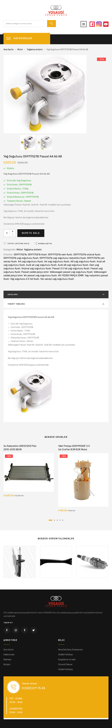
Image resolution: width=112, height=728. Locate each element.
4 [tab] (60, 520)
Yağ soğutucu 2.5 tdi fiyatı (24, 279)
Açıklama (13, 294)
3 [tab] (57, 520)
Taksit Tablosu (16, 304)
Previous (8, 719)
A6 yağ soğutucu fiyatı (56, 261)
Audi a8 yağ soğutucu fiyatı (73, 265)
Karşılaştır (45, 244)
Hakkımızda (9, 654)
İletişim (7, 664)
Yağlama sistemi (34, 49)
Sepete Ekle (31, 233)
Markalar (7, 659)
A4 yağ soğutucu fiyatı (30, 261)
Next (103, 719)
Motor (20, 49)
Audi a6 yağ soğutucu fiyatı (41, 265)
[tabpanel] (29, 471)
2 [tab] (54, 520)
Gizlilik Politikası (65, 654)
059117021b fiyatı (37, 254)
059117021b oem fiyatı (60, 254)
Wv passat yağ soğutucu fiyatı (40, 275)
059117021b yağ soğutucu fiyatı (21, 258)
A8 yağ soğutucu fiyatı (83, 261)
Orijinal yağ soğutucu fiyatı (36, 268)
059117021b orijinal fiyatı (86, 254)
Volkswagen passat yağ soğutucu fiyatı (71, 272)
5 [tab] (62, 520)
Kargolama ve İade (67, 659)
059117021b (20, 254)
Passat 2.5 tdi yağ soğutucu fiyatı (70, 268)
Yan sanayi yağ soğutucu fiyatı (57, 279)
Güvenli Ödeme (65, 664)
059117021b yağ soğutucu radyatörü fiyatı (63, 258)
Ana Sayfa (8, 49)
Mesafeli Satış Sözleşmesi (70, 649)
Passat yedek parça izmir (35, 272)
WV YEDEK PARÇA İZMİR (71, 275)
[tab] (56, 294)
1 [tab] (50, 520)
